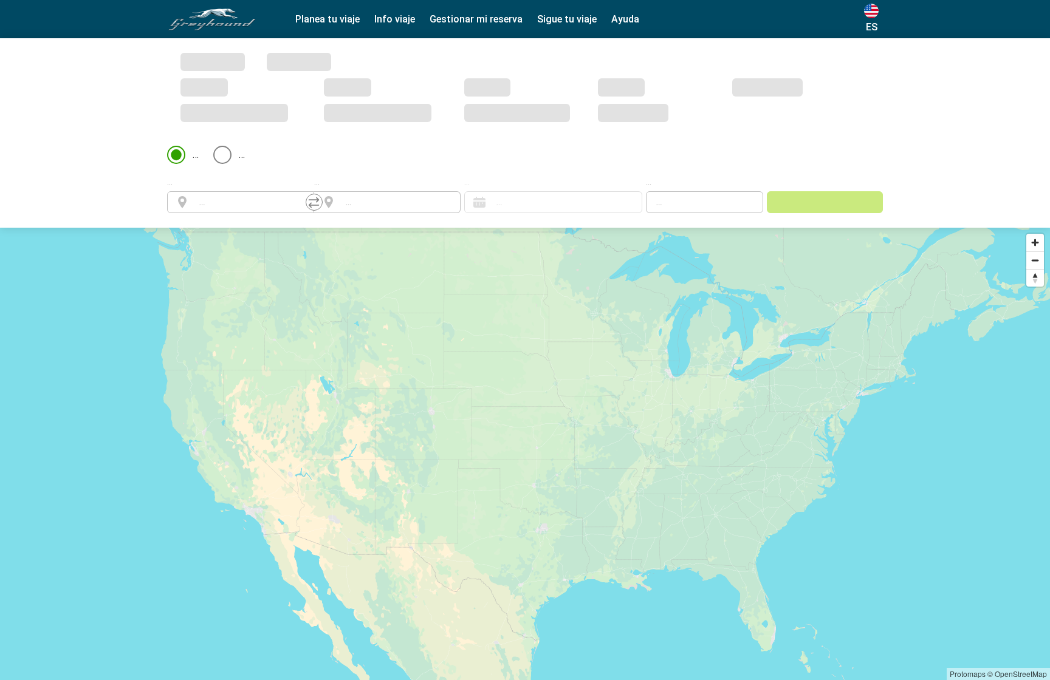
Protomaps (968, 673)
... (170, 89)
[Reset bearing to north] (1035, 185)
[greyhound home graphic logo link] (212, 19)
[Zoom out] (1035, 167)
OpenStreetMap (1021, 673)
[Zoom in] (1035, 149)
